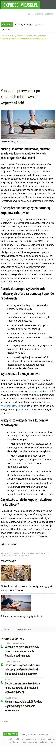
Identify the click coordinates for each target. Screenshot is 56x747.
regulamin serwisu (29, 742)
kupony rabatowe (12, 553)
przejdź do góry (24, 629)
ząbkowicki (49, 14)
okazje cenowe (7, 555)
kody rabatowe (42, 553)
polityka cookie (46, 742)
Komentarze (7, 30)
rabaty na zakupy (28, 553)
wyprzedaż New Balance (13, 406)
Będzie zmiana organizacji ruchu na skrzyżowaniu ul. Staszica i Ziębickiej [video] (22, 688)
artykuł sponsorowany (26, 36)
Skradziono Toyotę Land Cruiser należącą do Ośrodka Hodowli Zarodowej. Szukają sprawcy (22, 669)
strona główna (8, 36)
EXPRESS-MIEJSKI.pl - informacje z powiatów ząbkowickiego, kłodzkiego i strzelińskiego (20, 4)
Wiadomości (7, 25)
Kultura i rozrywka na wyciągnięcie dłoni (21, 616)
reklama (19, 739)
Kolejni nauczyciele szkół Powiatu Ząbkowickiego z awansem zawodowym (23, 706)
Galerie (38, 25)
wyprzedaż (19, 555)
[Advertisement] (28, 65)
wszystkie (39, 14)
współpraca (30, 739)
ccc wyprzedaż (35, 391)
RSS (11, 739)
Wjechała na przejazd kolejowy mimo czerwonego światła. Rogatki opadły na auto (22, 651)
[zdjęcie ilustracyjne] (28, 138)
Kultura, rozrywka (24, 25)
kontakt (41, 739)
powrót (6, 629)
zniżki (27, 555)
